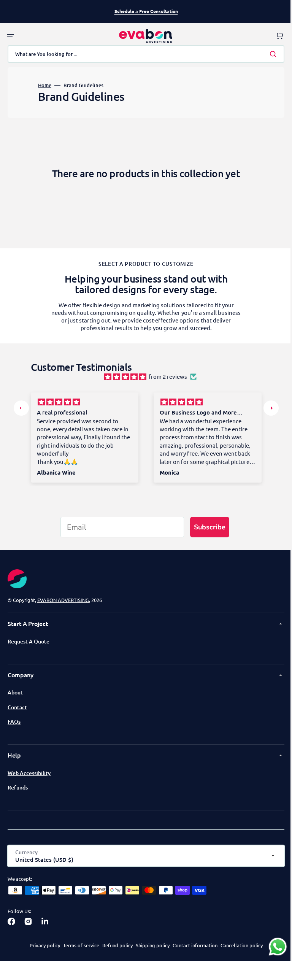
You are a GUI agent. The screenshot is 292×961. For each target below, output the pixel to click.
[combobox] (143, 54)
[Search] (269, 54)
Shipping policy (150, 945)
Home (44, 85)
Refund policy (114, 945)
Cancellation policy (238, 945)
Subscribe (207, 527)
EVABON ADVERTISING (63, 600)
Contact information (192, 945)
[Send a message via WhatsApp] (272, 946)
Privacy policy (42, 945)
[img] (122, 376)
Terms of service (78, 945)
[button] (10, 35)
